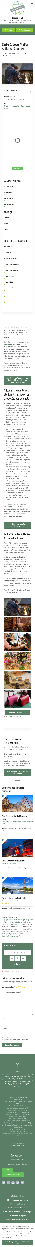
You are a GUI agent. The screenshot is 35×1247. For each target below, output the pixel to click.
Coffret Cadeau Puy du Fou (15, 1106)
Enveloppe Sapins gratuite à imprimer (16, 1121)
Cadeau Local (17, 18)
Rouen (14, 509)
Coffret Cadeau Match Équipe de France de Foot (17, 1102)
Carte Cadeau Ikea (15, 1129)
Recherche (17, 964)
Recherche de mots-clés (6, 953)
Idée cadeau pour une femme (17, 1200)
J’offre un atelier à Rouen (18, 713)
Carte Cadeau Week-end (15, 1110)
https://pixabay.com (17, 922)
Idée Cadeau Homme (17, 1204)
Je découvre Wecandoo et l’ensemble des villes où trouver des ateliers (17, 380)
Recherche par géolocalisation (23, 958)
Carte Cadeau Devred (15, 1116)
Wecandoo (8, 344)
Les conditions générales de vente (17, 1219)
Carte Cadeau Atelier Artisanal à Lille (16, 1112)
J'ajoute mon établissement (13, 1174)
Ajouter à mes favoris (13, 716)
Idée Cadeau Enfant (17, 1196)
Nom (4, 1018)
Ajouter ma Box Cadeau (11, 1212)
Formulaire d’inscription (17, 1216)
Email (5, 1028)
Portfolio (15, 1099)
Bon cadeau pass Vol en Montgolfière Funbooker (17, 1133)
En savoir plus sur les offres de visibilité (17, 773)
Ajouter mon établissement (17, 1208)
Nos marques (27, 1212)
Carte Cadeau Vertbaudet (15, 1118)
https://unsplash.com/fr (10, 924)
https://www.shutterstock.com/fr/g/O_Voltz (17, 920)
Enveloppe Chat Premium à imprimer (16, 1114)
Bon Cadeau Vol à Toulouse (15, 1108)
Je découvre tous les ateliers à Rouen (18, 525)
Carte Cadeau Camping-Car (16, 1131)
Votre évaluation (8, 987)
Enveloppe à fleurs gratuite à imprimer (15, 1123)
